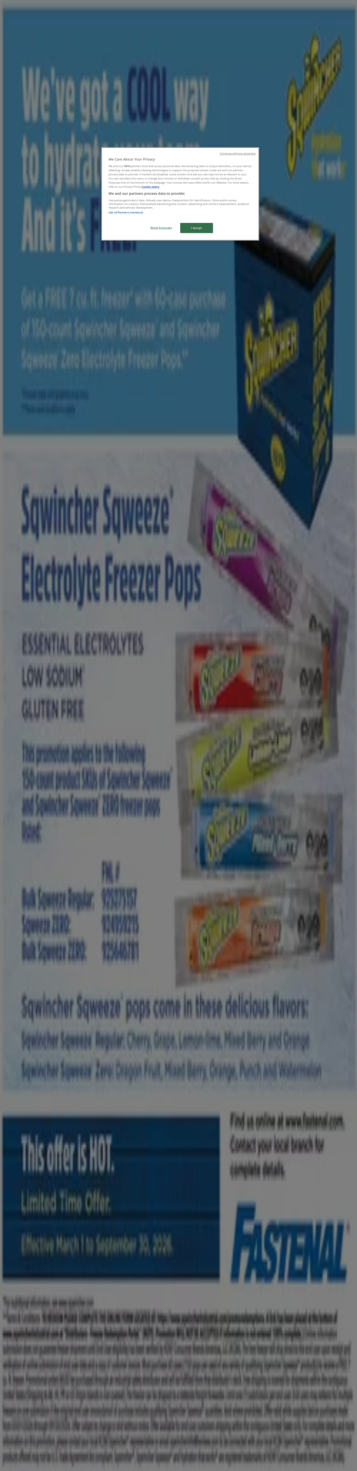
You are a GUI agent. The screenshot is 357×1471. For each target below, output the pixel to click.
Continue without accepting (237, 153)
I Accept (196, 228)
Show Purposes (161, 227)
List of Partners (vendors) (126, 212)
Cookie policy (150, 186)
